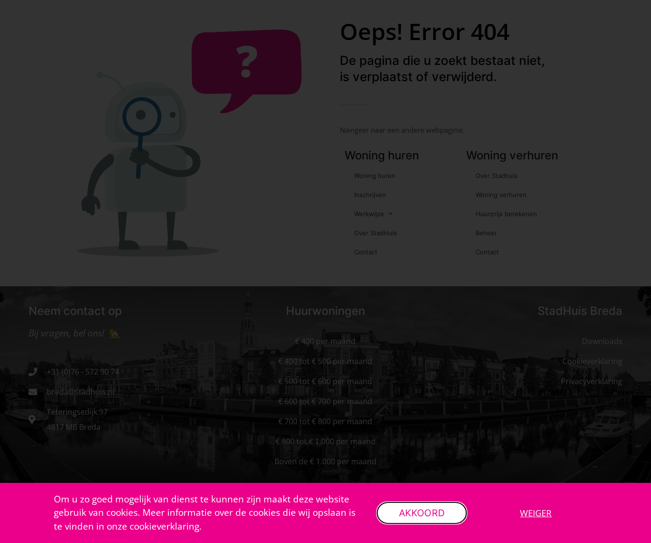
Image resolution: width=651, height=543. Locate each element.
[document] (325, 271)
